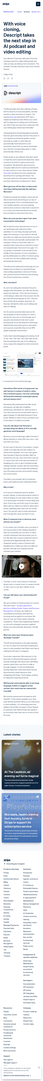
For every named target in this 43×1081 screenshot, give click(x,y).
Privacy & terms (10, 1030)
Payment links (9, 928)
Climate (6, 891)
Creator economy (30, 916)
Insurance (27, 928)
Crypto (6, 897)
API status (27, 990)
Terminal (7, 953)
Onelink (6, 922)
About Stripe (37, 12)
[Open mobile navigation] (38, 4)
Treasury (7, 956)
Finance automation (30, 891)
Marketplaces (28, 901)
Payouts (7, 934)
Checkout (7, 888)
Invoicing (7, 916)
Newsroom (9, 11)
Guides (6, 1011)
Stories (27, 12)
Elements (7, 904)
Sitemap (7, 1044)
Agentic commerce (30, 879)
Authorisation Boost (11, 879)
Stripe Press (28, 1021)
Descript (13, 117)
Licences (7, 1041)
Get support (8, 1059)
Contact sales (28, 1024)
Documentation (29, 984)
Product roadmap (30, 1011)
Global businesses (30, 894)
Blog (5, 1018)
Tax (5, 950)
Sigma (25, 608)
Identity (6, 913)
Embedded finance (30, 888)
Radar (19, 608)
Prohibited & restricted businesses (8, 1035)
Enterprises (27, 873)
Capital (6, 885)
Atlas (5, 876)
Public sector (28, 946)
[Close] (38, 1068)
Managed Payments (11, 925)
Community (8, 1021)
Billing (14, 608)
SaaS (25, 910)
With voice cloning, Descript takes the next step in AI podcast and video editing (20, 38)
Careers (26, 1014)
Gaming (26, 919)
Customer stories (10, 1014)
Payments (7, 931)
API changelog (28, 993)
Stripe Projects (29, 999)
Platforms (27, 907)
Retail (25, 949)
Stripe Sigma (8, 946)
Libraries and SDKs (30, 996)
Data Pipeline (9, 901)
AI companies (28, 913)
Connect (7, 894)
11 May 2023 (8, 74)
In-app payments (29, 897)
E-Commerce (28, 885)
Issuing (6, 919)
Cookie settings (10, 1047)
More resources (10, 1051)
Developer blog (29, 1002)
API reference (28, 987)
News (20, 12)
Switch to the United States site (16, 1075)
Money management (31, 904)
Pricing (6, 873)
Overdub (7, 173)
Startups (26, 876)
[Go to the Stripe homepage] (6, 860)
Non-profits (27, 937)
